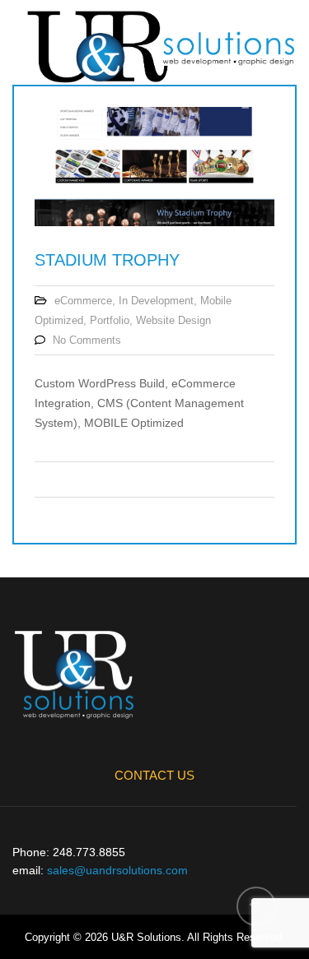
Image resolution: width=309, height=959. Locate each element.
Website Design (173, 320)
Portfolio (109, 320)
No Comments (87, 340)
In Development (156, 300)
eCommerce (83, 300)
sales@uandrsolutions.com (117, 870)
